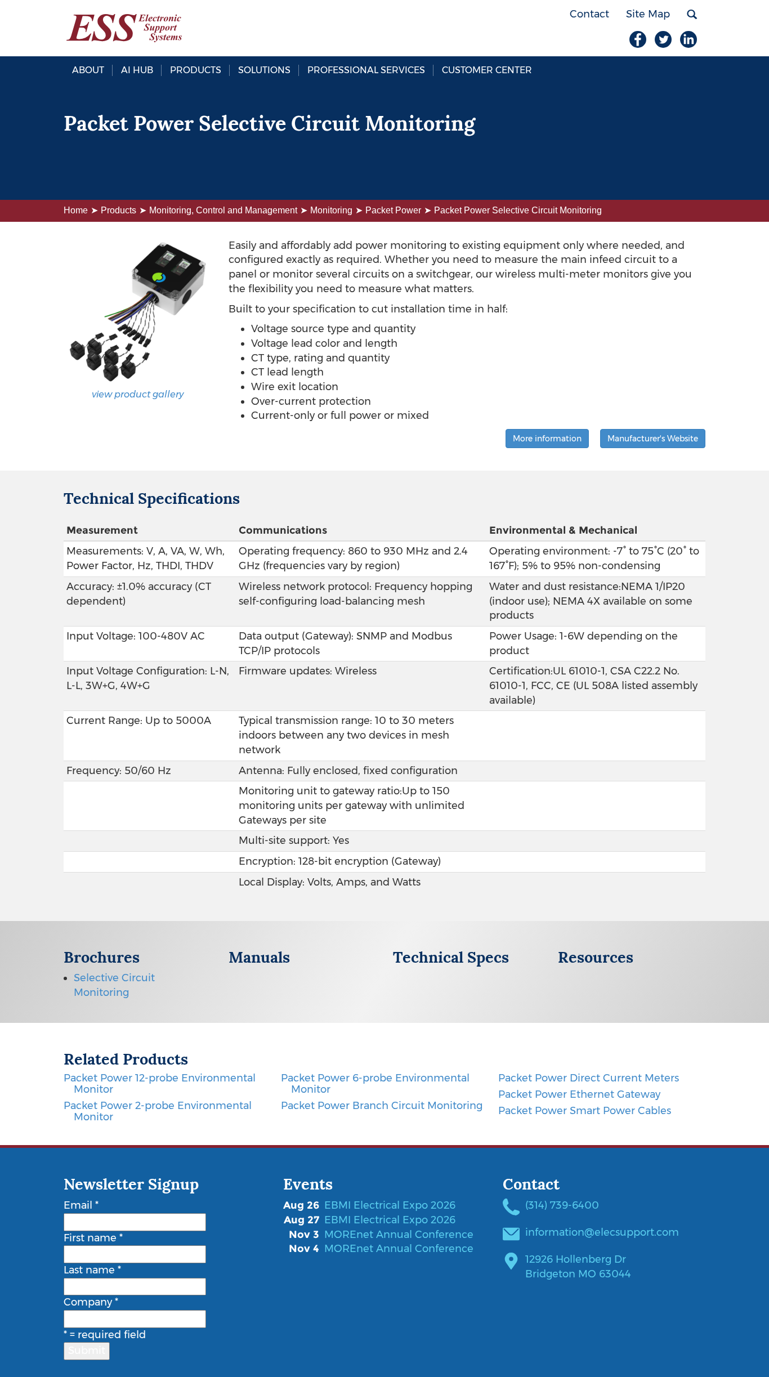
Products (195, 70)
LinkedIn (688, 39)
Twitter (663, 39)
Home (76, 210)
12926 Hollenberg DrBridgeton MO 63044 (578, 1266)
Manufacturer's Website (652, 438)
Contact (589, 14)
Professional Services (366, 70)
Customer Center (487, 70)
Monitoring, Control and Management (223, 210)
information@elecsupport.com (602, 1232)
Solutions (264, 70)
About (88, 70)
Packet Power (393, 210)
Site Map (648, 14)
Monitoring (331, 210)
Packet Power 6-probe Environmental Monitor (375, 1084)
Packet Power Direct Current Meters (588, 1078)
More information (547, 438)
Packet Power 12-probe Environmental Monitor (160, 1084)
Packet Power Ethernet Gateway (579, 1094)
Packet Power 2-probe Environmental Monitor (158, 1111)
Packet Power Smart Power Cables (584, 1111)
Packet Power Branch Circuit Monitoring (381, 1105)
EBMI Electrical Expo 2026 (389, 1205)
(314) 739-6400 (562, 1205)
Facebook (637, 39)
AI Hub (137, 70)
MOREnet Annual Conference (398, 1234)
